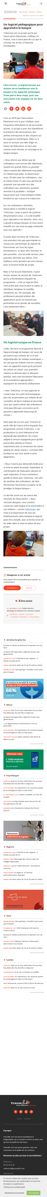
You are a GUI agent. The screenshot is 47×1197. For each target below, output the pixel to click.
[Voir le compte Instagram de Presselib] (31, 1111)
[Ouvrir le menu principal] (5, 3)
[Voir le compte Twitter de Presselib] (21, 1111)
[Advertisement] (23, 1021)
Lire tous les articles (37, 744)
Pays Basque (23, 12)
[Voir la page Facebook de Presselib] (15, 1111)
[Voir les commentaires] (5, 109)
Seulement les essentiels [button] (14, 1193)
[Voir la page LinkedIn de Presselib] (26, 1111)
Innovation (29, 614)
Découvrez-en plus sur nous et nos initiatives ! (22, 1155)
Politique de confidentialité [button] (14, 1187)
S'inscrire (29, 588)
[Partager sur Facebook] (11, 109)
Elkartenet (30, 509)
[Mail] (29, 109)
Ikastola (32, 12)
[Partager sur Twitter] (17, 109)
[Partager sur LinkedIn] (23, 109)
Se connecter (12, 588)
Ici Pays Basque (34, 617)
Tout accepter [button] (33, 1193)
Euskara (39, 12)
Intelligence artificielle (19, 617)
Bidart (22, 614)
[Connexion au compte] (41, 3)
